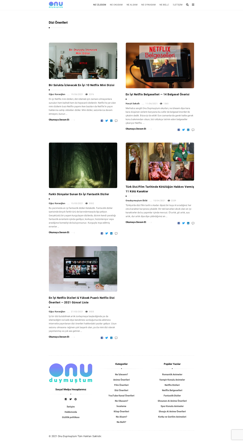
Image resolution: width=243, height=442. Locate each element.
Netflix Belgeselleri (172, 390)
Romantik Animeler (172, 374)
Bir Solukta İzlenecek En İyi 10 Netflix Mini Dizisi (81, 85)
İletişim (177, 4)
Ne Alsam (132, 4)
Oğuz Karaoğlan (57, 94)
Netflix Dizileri (172, 385)
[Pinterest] (75, 399)
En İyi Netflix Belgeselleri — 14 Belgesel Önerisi (158, 94)
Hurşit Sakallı (133, 103)
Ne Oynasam (148, 4)
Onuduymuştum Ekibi (136, 200)
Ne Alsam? (121, 416)
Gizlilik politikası (71, 417)
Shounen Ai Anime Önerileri (172, 401)
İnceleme (121, 406)
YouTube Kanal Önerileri (121, 395)
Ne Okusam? (121, 401)
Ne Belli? (121, 422)
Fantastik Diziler (172, 395)
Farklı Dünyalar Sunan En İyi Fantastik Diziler (79, 194)
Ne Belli (164, 4)
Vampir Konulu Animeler (172, 379)
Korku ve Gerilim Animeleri (172, 416)
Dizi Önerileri (121, 390)
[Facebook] (66, 399)
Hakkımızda (71, 412)
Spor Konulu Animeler (172, 406)
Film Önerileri (121, 385)
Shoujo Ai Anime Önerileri (172, 411)
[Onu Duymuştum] (56, 4)
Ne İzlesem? (121, 374)
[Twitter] (70, 399)
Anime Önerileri (121, 379)
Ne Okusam (116, 4)
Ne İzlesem (99, 4)
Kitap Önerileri (121, 411)
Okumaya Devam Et (59, 119)
